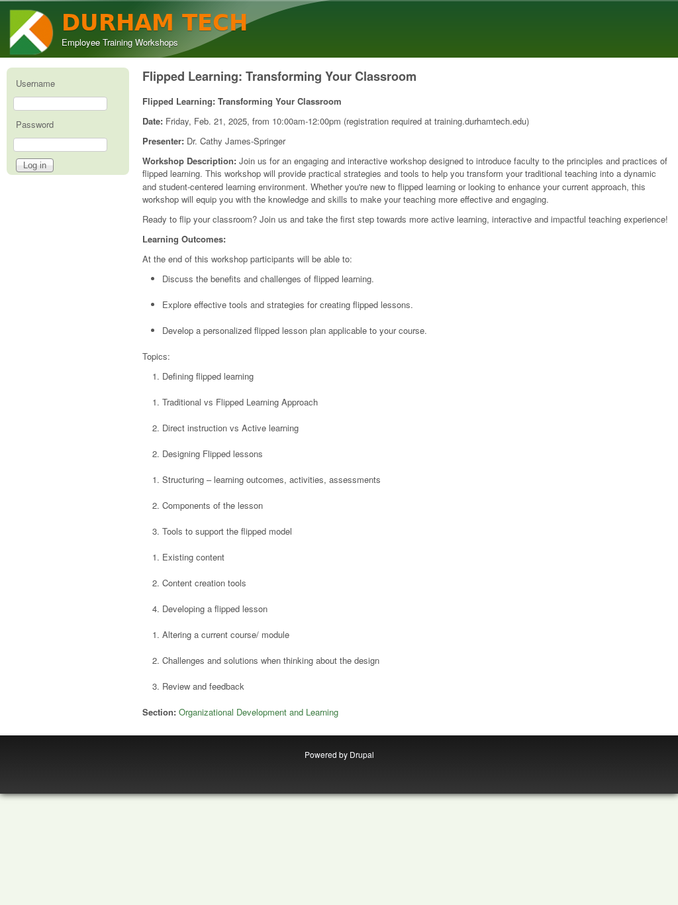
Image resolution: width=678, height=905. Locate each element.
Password (35, 124)
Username (35, 83)
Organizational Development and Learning (258, 712)
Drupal (362, 754)
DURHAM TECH (155, 23)
